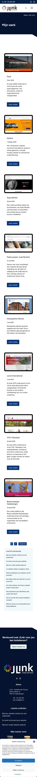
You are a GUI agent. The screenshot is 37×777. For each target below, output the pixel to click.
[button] (34, 742)
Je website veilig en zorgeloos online (17, 569)
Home (25, 15)
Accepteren (18, 760)
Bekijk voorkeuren (18, 770)
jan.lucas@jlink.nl (18, 700)
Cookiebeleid (17, 774)
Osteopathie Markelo (15, 319)
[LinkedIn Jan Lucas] (34, 2)
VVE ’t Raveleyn (13, 437)
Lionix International (14, 376)
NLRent (10, 138)
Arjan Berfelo (12, 198)
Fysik (9, 76)
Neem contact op (18, 647)
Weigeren (19, 765)
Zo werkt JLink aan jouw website (16, 561)
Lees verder (13, 104)
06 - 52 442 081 (9, 2)
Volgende (22, 544)
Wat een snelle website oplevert (16, 565)
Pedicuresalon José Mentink (18, 257)
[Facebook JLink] (31, 2)
